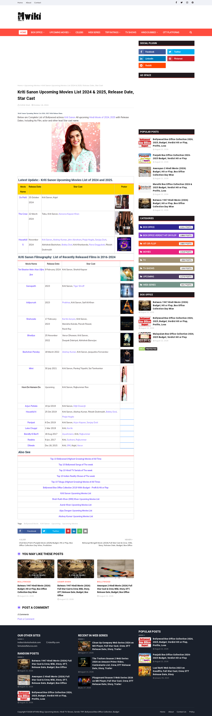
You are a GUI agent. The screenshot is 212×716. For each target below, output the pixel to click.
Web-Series (164, 284)
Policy (191, 712)
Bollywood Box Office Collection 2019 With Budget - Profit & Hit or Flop (75, 487)
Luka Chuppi (31, 428)
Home (20, 2)
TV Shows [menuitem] (130, 32)
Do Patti (23, 197)
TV (164, 260)
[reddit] (152, 65)
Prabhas (66, 302)
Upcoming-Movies (32, 85)
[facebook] (176, 3)
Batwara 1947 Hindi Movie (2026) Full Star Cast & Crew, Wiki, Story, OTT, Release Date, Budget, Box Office (73, 590)
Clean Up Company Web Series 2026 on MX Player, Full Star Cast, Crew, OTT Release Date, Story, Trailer (113, 645)
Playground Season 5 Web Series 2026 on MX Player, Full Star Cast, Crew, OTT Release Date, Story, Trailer (112, 680)
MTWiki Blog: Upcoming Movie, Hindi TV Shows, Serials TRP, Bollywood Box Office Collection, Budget (76, 712)
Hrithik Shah (25, 105)
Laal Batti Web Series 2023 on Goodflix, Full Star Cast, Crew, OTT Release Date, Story (171, 671)
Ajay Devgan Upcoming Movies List (75, 510)
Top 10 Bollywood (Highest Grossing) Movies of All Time (75, 459)
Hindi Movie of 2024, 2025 (102, 117)
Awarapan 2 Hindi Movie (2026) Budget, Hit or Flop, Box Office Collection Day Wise (169, 171)
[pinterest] (192, 3)
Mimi (31, 368)
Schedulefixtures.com (27, 646)
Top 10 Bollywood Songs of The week (76, 464)
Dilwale (31, 445)
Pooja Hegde (88, 239)
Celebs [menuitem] (79, 32)
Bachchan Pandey (31, 352)
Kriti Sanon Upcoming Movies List (75, 493)
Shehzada (31, 319)
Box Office (164, 227)
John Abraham (74, 239)
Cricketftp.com (53, 642)
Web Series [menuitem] (94, 32)
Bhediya (31, 335)
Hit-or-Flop (164, 243)
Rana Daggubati (97, 244)
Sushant (71, 439)
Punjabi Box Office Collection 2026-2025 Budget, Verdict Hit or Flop (172, 157)
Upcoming (56, 523)
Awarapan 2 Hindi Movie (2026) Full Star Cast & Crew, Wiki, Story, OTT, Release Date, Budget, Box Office (114, 588)
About (28, 2)
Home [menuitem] (23, 32)
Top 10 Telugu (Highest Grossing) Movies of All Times (75, 482)
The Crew (22, 214)
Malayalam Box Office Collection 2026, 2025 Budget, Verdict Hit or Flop (173, 335)
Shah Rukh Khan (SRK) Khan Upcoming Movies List (75, 499)
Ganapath (31, 286)
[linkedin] (152, 58)
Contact (37, 2)
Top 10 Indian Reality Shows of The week (76, 476)
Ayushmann (68, 434)
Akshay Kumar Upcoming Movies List (76, 516)
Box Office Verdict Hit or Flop (164, 235)
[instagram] (187, 3)
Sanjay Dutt (100, 239)
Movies (164, 252)
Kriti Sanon (69, 117)
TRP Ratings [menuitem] (111, 32)
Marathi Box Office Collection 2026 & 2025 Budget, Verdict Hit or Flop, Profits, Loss (172, 187)
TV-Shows (164, 268)
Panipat (31, 422)
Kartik (70, 428)
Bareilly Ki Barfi (31, 434)
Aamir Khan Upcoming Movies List (76, 505)
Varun (80, 445)
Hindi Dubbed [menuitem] (148, 32)
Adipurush (31, 302)
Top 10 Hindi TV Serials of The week (75, 470)
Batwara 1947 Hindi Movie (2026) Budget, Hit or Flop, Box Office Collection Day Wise (34, 588)
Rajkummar (84, 434)
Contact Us (181, 712)
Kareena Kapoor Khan (69, 214)
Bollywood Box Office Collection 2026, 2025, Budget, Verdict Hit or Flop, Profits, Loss (173, 142)
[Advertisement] (76, 62)
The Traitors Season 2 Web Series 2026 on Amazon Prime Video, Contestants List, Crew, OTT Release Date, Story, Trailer (111, 663)
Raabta (31, 439)
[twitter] (182, 3)
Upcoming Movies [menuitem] (59, 32)
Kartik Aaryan (69, 319)
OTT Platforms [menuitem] (171, 32)
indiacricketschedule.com (29, 642)
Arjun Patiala (31, 406)
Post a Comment (26, 619)
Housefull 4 (31, 411)
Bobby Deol (67, 244)
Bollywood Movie (31, 523)
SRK (69, 445)
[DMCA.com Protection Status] (148, 350)
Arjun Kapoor (79, 422)
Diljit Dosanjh (79, 406)
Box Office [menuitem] (37, 32)
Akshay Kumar (60, 239)
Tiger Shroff (78, 286)
